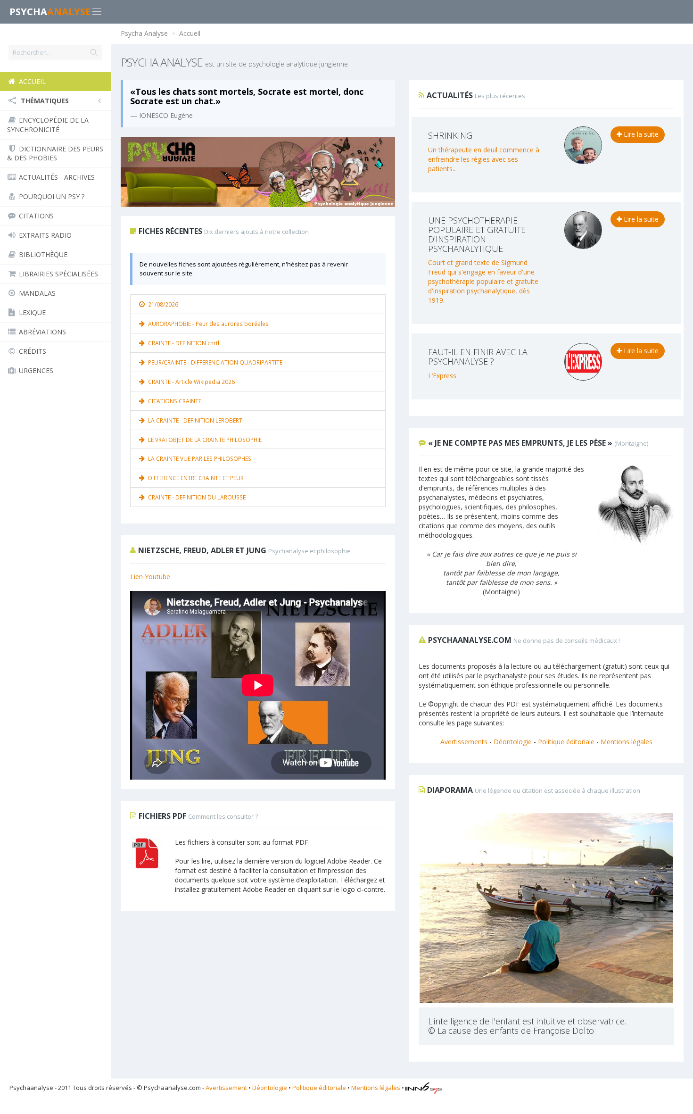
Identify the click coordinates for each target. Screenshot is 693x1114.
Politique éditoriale (566, 741)
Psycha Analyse (144, 33)
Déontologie (513, 741)
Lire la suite (640, 134)
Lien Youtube (150, 576)
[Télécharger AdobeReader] (145, 853)
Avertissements (463, 741)
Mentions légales (626, 741)
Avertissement (226, 1087)
